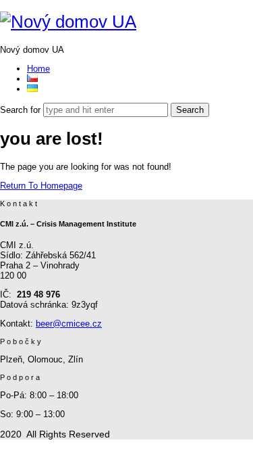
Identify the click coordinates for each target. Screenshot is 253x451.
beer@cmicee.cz (69, 323)
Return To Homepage (41, 186)
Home (38, 69)
